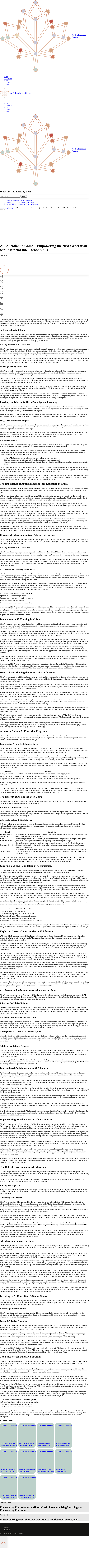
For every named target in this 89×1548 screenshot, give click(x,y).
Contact (7, 1529)
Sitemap (7, 1528)
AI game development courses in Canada (18, 200)
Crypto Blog (9, 208)
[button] (3, 1542)
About (6, 84)
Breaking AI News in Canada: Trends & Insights (21, 204)
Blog (6, 77)
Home (2, 208)
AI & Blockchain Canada (79, 36)
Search (23, 196)
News (6, 81)
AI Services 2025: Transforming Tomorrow (19, 202)
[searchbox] (10, 196)
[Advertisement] (44, 226)
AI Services (8, 79)
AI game (7, 83)
